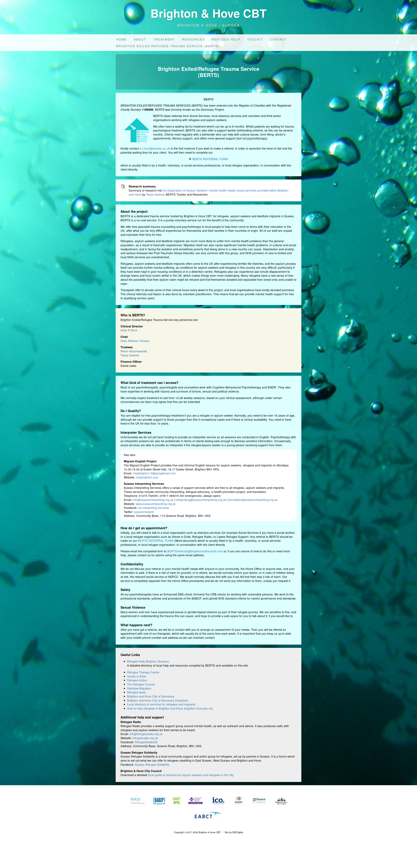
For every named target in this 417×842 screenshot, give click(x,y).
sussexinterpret (144, 512)
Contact (278, 39)
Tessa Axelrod (155, 194)
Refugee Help (226, 39)
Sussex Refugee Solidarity (152, 764)
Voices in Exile (136, 676)
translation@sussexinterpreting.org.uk (253, 500)
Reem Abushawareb (134, 351)
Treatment (164, 39)
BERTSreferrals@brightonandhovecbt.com (195, 551)
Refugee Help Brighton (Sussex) (148, 661)
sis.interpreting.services (153, 508)
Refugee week (136, 692)
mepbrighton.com (147, 477)
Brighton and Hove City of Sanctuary (150, 696)
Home (121, 39)
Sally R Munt (129, 330)
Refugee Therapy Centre (143, 672)
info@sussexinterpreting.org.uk (153, 500)
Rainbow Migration (139, 688)
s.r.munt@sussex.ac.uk (155, 148)
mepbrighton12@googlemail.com (154, 473)
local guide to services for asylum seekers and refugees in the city (190, 775)
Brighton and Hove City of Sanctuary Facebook (157, 700)
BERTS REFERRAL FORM (210, 159)
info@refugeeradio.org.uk (146, 734)
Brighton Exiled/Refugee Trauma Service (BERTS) (167, 46)
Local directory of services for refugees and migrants (161, 704)
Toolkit (255, 39)
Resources (193, 39)
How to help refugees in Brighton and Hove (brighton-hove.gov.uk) (170, 708)
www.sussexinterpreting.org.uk (156, 504)
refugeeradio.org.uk (145, 738)
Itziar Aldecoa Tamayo (135, 341)
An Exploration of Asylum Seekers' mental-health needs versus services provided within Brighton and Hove (208, 192)
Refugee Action (137, 680)
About (140, 39)
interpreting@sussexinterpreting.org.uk (201, 500)
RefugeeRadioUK (146, 742)
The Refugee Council (141, 684)
